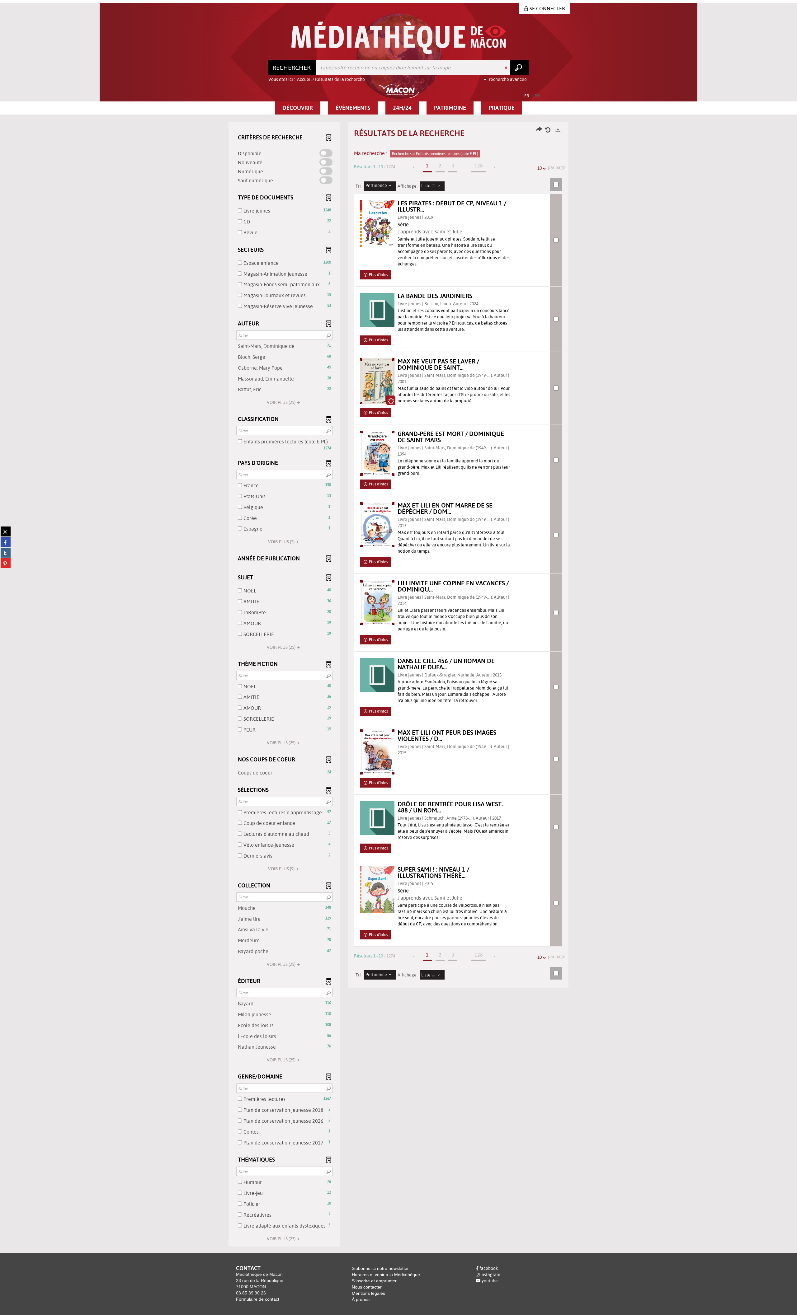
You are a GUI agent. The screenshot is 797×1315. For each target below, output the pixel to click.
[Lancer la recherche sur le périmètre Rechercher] (519, 67)
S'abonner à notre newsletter (380, 1268)
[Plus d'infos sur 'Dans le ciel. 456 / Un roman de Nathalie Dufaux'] (377, 675)
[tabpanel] (398, 685)
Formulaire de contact (257, 1299)
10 (539, 168)
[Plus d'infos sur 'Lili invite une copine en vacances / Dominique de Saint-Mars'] (377, 602)
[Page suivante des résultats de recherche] (494, 167)
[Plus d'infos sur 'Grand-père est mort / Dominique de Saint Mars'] (377, 453)
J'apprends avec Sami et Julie (430, 231)
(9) (281, 869)
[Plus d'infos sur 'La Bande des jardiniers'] (377, 310)
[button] (297, 108)
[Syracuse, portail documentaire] (398, 37)
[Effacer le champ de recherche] (506, 67)
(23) (281, 1239)
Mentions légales (368, 1293)
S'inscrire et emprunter (374, 1280)
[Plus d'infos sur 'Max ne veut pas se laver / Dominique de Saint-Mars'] (377, 381)
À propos (361, 1299)
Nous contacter (367, 1287)
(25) (281, 402)
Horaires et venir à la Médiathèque (386, 1274)
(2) (281, 542)
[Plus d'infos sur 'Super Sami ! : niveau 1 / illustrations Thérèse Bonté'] (377, 889)
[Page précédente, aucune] (414, 167)
